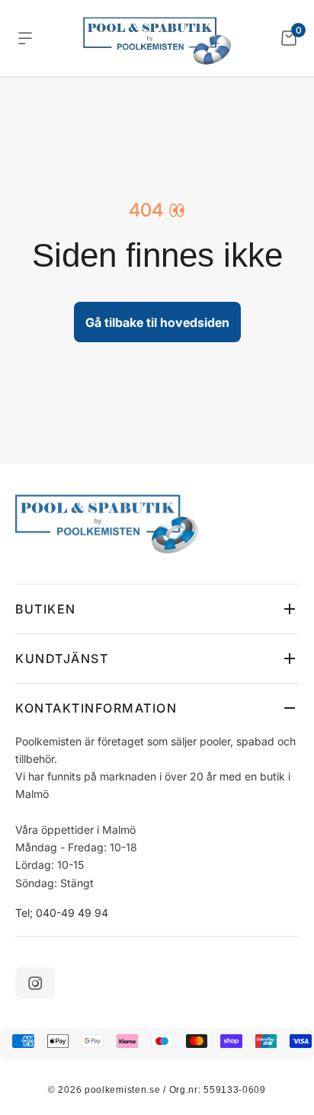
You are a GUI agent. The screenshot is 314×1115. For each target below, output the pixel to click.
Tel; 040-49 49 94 (61, 912)
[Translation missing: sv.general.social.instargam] (35, 983)
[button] (157, 609)
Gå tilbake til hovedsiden (157, 322)
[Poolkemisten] (157, 38)
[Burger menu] (25, 38)
